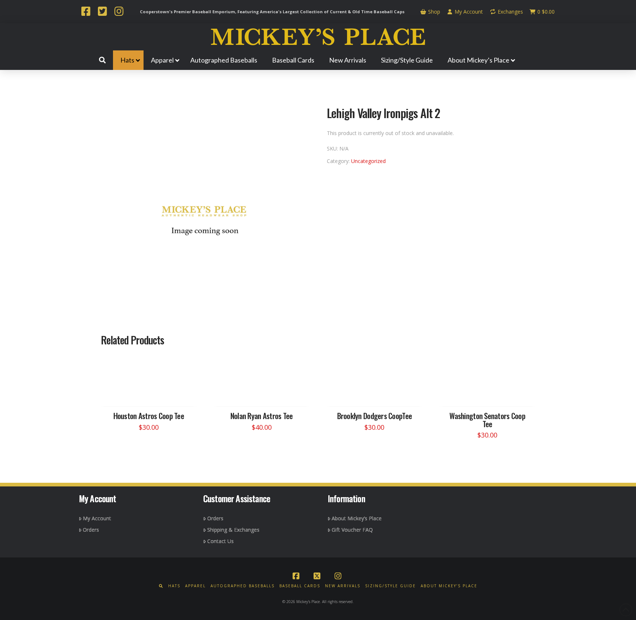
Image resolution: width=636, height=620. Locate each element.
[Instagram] (118, 12)
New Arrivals (342, 586)
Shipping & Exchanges (233, 529)
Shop (433, 11)
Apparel (195, 586)
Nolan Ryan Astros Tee (261, 415)
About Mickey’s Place (357, 518)
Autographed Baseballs (243, 586)
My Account (468, 11)
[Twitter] (102, 12)
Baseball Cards (299, 586)
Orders (91, 529)
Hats (174, 586)
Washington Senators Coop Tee (487, 419)
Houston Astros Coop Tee (148, 415)
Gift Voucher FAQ (352, 529)
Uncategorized (368, 160)
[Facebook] (85, 12)
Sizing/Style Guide (390, 586)
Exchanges (509, 11)
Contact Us (220, 541)
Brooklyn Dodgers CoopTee (374, 415)
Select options (151, 393)
